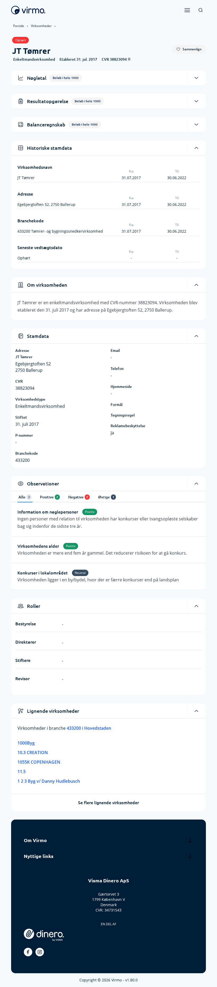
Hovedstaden (97, 728)
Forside (18, 26)
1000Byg (26, 743)
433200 (74, 728)
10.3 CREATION (32, 752)
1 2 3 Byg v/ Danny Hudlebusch (48, 781)
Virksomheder (41, 26)
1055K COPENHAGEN (38, 762)
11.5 (21, 771)
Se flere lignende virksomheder (108, 802)
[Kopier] (129, 59)
